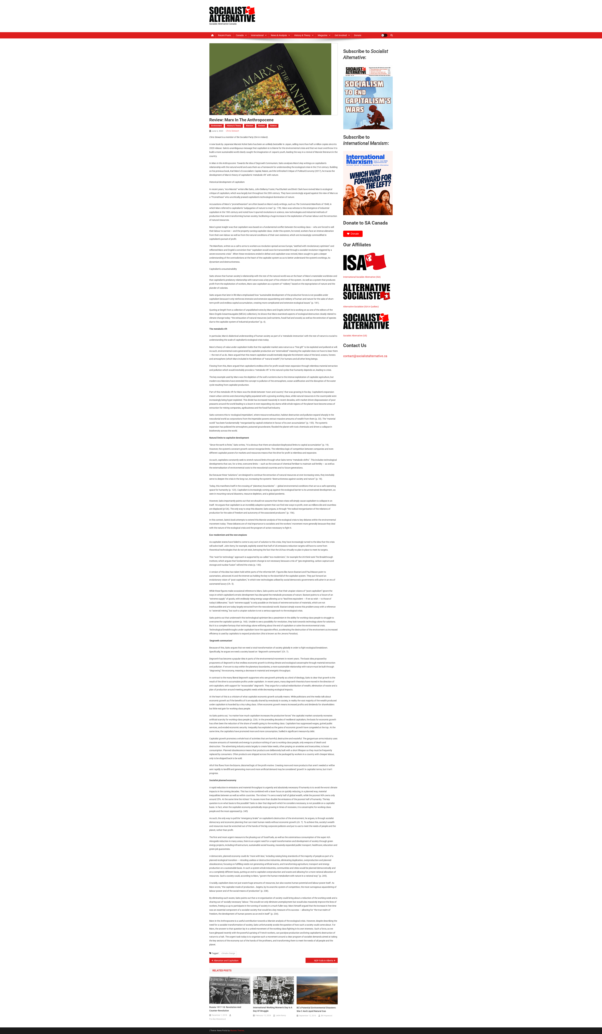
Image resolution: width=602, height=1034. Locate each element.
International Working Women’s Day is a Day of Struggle (272, 1009)
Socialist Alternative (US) (355, 335)
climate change (228, 953)
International (257, 35)
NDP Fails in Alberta (323, 960)
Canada (240, 35)
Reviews (261, 126)
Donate (357, 35)
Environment (216, 126)
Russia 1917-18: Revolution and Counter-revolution (225, 1009)
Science (273, 126)
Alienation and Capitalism (226, 960)
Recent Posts (224, 35)
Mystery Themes (237, 1030)
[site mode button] (384, 35)
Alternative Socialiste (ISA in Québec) (361, 306)
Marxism (249, 126)
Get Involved (341, 35)
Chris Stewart (232, 131)
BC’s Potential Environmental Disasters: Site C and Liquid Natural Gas (316, 1009)
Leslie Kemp (281, 1015)
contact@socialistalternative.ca (365, 356)
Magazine (322, 35)
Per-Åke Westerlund (217, 1019)
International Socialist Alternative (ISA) (362, 277)
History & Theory (302, 35)
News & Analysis (279, 35)
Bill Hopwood (326, 1016)
